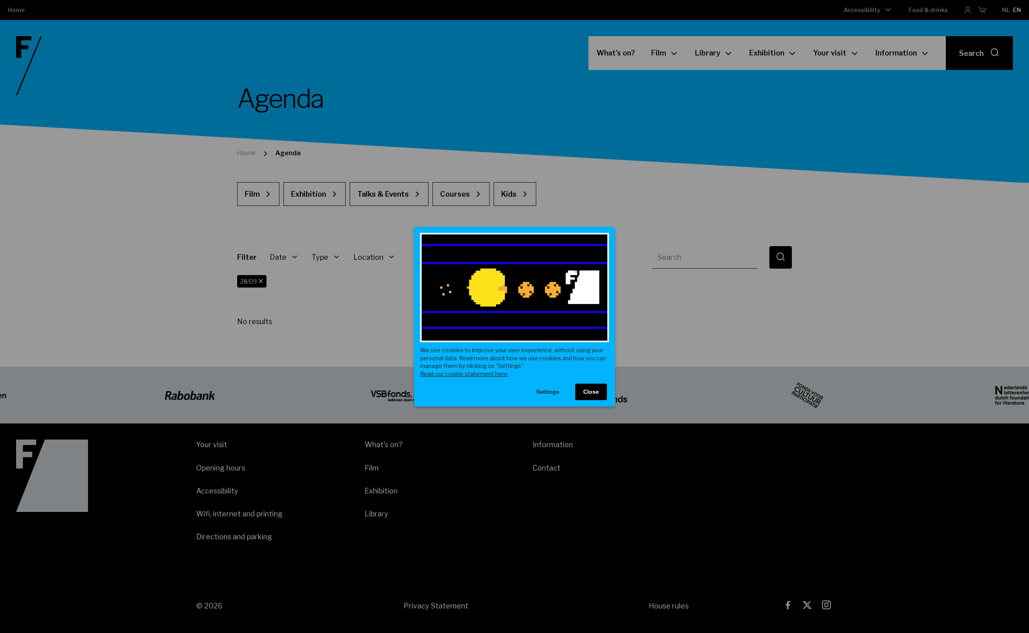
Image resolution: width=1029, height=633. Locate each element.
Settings (547, 391)
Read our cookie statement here (464, 373)
